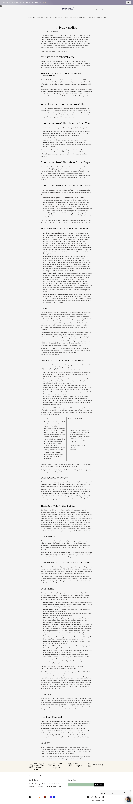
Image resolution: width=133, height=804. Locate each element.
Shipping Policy (51, 786)
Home (31, 776)
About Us (41, 786)
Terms (44, 784)
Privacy (37, 784)
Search (31, 784)
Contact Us (32, 786)
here (49, 711)
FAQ (59, 786)
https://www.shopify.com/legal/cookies (53, 317)
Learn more (44, 2)
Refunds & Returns (54, 784)
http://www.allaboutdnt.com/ (50, 355)
